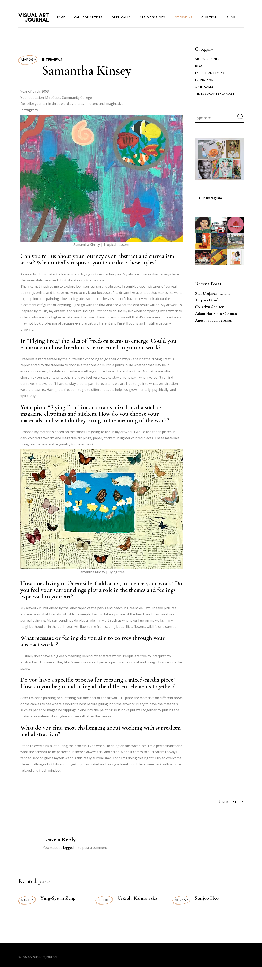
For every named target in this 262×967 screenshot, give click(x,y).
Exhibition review (209, 73)
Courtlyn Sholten (209, 306)
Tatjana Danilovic (210, 300)
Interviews (52, 59)
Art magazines (207, 59)
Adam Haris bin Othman (216, 313)
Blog (199, 66)
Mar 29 (28, 59)
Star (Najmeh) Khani (212, 293)
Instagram (29, 110)
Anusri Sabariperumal (213, 320)
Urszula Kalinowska (137, 898)
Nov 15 (182, 900)
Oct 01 (104, 900)
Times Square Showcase (215, 93)
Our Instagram (210, 198)
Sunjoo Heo (207, 898)
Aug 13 (27, 900)
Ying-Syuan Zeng (58, 898)
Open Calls (204, 87)
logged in (70, 847)
